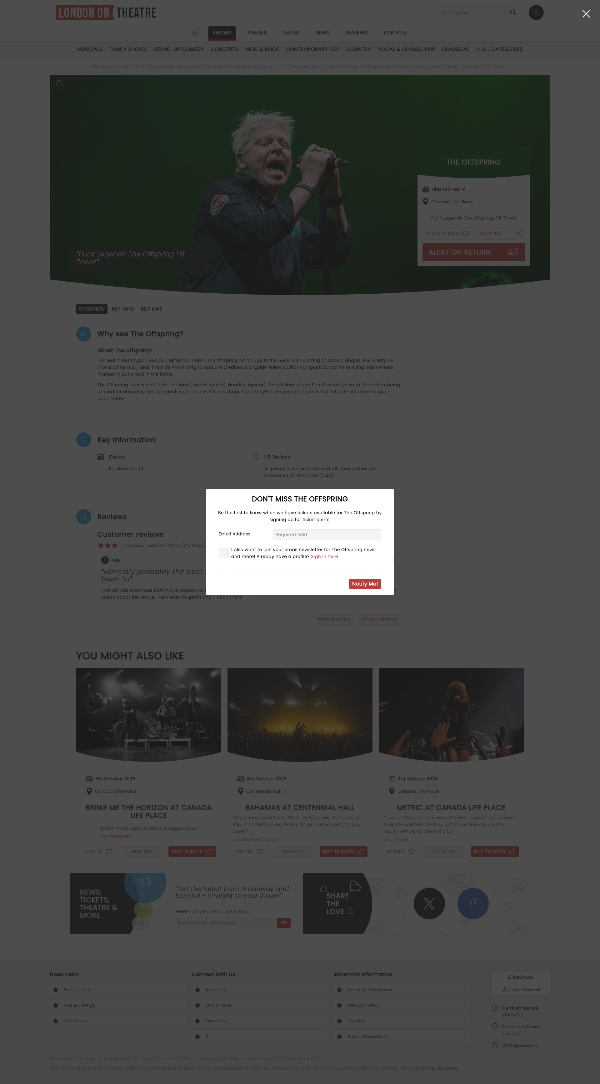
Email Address (234, 534)
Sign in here (324, 556)
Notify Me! (365, 583)
